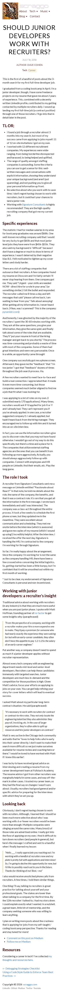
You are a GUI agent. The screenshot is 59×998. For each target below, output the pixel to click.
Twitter (29, 988)
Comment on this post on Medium (25, 937)
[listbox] (34, 11)
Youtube (37, 988)
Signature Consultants (34, 204)
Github (14, 988)
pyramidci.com (11, 311)
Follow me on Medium (19, 941)
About (23, 11)
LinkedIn (6, 988)
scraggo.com (30, 984)
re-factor (40, 612)
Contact (35, 16)
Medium (21, 988)
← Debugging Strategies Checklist (21, 968)
